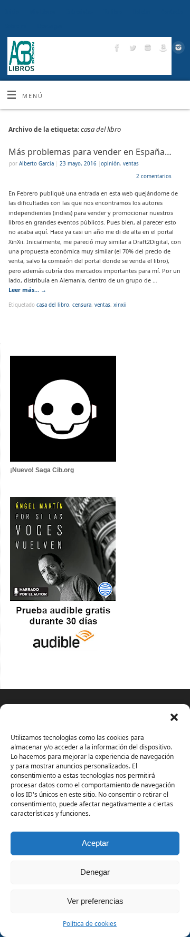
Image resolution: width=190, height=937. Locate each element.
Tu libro (112, 11)
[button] (174, 717)
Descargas (49, 26)
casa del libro (52, 304)
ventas (131, 163)
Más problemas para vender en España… (90, 152)
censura (81, 304)
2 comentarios (154, 176)
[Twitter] (131, 48)
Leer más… (27, 290)
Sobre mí (16, 26)
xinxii (120, 304)
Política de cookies (90, 923)
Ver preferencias (95, 900)
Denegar (95, 871)
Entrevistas (79, 11)
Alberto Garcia (36, 163)
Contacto (172, 11)
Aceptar (95, 842)
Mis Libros (42, 11)
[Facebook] (116, 48)
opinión (110, 163)
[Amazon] (161, 48)
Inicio (12, 11)
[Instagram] (146, 48)
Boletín (141, 11)
